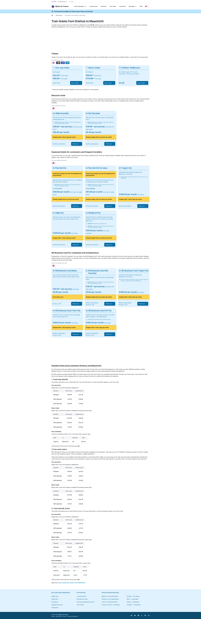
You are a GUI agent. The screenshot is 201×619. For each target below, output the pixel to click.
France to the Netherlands (109, 602)
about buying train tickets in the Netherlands (71, 582)
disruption (54, 1)
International (122, 6)
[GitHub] (148, 615)
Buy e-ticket (75, 83)
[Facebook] (135, 615)
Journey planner (93, 6)
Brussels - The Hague (133, 596)
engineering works (62, 1)
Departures (104, 6)
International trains (82, 599)
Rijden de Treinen (63, 614)
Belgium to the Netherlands (110, 596)
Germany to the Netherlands (110, 599)
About (141, 6)
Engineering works (57, 605)
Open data (58, 616)
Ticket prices (59, 15)
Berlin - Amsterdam (132, 599)
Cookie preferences (73, 616)
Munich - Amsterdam (133, 602)
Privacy (64, 616)
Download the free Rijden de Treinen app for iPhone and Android (73, 11)
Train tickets (113, 6)
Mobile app (55, 596)
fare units (64, 446)
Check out (75, 144)
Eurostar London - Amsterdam (111, 605)
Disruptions (55, 602)
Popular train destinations (110, 592)
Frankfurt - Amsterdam (134, 605)
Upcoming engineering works (85, 602)
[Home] (52, 15)
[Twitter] (131, 615)
